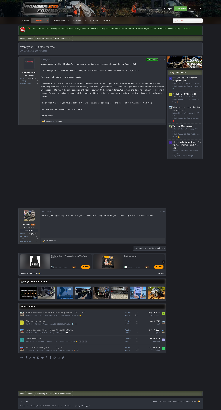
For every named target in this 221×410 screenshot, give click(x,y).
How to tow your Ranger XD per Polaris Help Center (49, 330)
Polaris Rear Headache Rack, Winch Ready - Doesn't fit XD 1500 (55, 312)
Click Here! (185, 28)
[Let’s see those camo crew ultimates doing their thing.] (28, 292)
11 (80, 341)
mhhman (130, 267)
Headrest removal (130, 256)
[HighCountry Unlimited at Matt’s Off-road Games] (83, 292)
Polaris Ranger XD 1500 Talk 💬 (56, 333)
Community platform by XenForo (42, 406)
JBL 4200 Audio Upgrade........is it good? (45, 347)
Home (26, 20)
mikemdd (156, 341)
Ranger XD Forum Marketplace (183, 156)
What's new (59, 20)
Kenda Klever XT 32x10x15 (184, 94)
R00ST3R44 (155, 350)
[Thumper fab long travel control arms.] (156, 292)
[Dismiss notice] (200, 28)
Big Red (29, 333)
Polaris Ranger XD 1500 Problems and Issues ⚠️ (63, 315)
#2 (164, 211)
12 (83, 341)
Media (78, 20)
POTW (95, 20)
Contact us (153, 401)
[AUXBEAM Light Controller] (101, 292)
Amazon (86, 267)
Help (188, 401)
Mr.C (158, 324)
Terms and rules (165, 401)
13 (86, 341)
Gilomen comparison (35, 321)
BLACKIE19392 (154, 315)
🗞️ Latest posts (179, 72)
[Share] (160, 59)
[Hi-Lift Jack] (119, 292)
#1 (164, 59)
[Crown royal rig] (138, 292)
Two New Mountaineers (182, 126)
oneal (28, 341)
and (53, 121)
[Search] (200, 8)
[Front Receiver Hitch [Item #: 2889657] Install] (46, 292)
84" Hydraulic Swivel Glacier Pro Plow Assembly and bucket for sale (186, 145)
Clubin (56, 267)
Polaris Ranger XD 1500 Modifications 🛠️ (58, 324)
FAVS (108, 20)
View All (161, 273)
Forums (39, 20)
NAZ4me (29, 315)
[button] (194, 8)
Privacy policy (178, 401)
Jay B (28, 324)
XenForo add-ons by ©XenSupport (77, 406)
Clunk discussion (33, 338)
